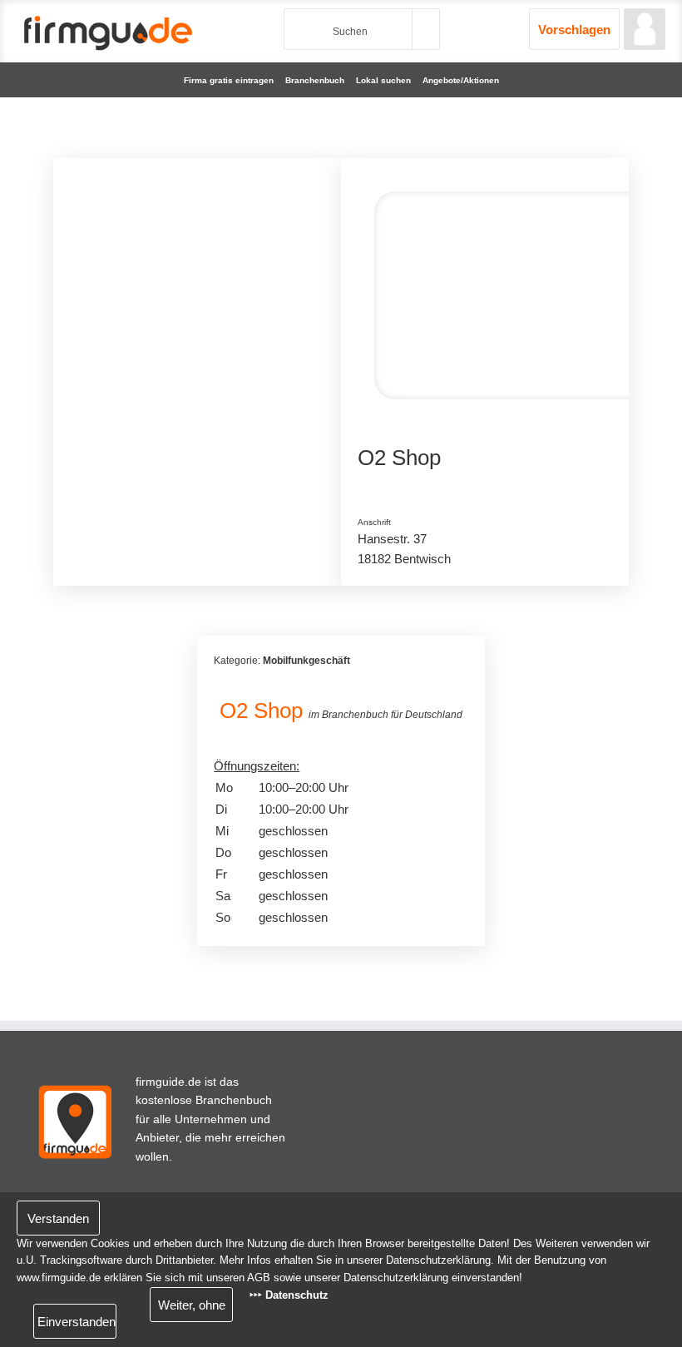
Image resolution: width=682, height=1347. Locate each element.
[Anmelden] (644, 29)
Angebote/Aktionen (461, 80)
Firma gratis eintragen (229, 80)
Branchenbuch (314, 80)
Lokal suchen (383, 80)
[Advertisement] (197, 279)
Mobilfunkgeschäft (306, 660)
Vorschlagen (574, 29)
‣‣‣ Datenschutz (289, 1295)
